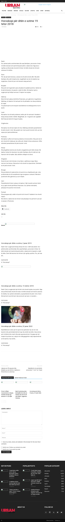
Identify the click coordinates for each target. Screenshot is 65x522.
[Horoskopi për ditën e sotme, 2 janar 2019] (21, 231)
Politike (4, 10)
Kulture (27, 10)
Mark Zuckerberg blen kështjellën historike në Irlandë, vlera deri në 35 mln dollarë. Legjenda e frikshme (21, 395)
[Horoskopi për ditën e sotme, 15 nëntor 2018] (21, 274)
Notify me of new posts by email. (11, 449)
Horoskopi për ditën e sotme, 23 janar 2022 (16, 326)
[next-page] (5, 401)
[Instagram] (49, 512)
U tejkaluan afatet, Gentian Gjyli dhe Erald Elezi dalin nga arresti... (14, 483)
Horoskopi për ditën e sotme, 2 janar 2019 (16, 243)
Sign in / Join (4, 1)
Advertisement (49, 520)
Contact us (57, 520)
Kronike (16, 10)
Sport (41, 10)
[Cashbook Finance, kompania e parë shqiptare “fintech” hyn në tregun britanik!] (26, 490)
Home (2, 15)
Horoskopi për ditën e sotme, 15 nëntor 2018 (17, 286)
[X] (16, 30)
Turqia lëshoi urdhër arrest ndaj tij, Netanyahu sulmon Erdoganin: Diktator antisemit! (14, 473)
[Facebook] (13, 30)
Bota (37, 10)
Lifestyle (32, 10)
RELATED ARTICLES (7, 377)
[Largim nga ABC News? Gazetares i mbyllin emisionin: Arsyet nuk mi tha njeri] (26, 482)
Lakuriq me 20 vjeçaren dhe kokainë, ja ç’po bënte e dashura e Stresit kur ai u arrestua (10, 370)
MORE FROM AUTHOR (21, 377)
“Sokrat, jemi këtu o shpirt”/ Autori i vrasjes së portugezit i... (14, 491)
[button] (62, 11)
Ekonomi (10, 10)
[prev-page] (2, 401)
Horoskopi (13, 15)
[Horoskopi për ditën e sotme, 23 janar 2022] (21, 314)
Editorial (47, 10)
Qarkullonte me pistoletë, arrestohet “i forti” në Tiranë (34, 369)
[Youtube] (61, 512)
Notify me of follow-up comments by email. (14, 447)
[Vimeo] (57, 512)
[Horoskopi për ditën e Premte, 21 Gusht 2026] (36, 385)
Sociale (21, 10)
